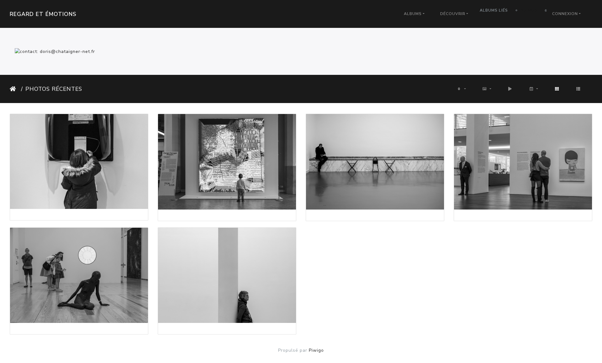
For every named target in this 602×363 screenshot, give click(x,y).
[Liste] (578, 88)
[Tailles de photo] (486, 88)
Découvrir (452, 13)
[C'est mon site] (55, 51)
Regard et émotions (43, 14)
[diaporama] (510, 88)
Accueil (14, 89)
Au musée (532, 10)
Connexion (565, 13)
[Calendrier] (533, 88)
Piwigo (316, 350)
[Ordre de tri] (461, 88)
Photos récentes (53, 89)
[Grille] (557, 88)
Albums (413, 13)
